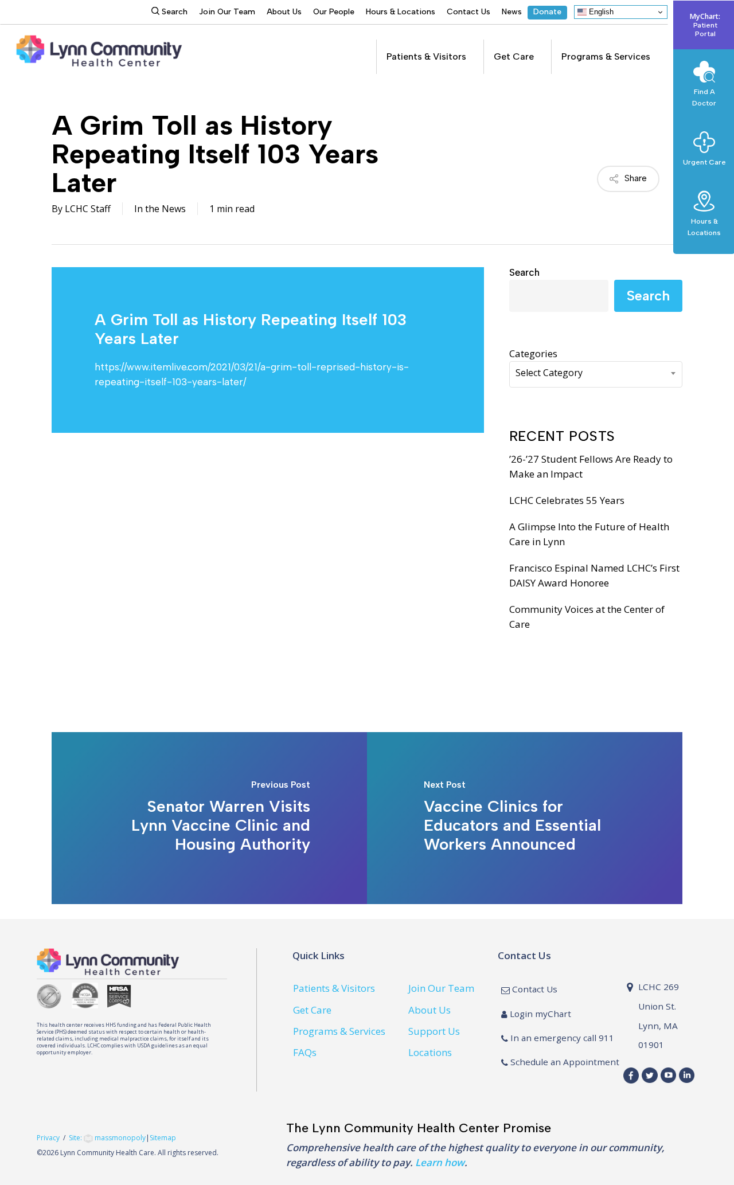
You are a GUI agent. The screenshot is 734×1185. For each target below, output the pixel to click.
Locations (430, 1052)
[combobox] (596, 374)
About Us (429, 1009)
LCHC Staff (88, 208)
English (600, 11)
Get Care (312, 1009)
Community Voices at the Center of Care (587, 617)
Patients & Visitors (334, 988)
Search (524, 272)
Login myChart (539, 1013)
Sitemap (163, 1138)
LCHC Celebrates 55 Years (566, 500)
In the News (160, 208)
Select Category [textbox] (549, 372)
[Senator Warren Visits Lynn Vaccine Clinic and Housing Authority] (209, 818)
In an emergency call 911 (561, 1037)
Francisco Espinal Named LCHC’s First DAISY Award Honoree (594, 575)
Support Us (434, 1031)
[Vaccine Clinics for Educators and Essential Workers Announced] (524, 818)
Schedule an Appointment (563, 1061)
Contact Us (533, 989)
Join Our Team (441, 988)
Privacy (48, 1138)
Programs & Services (339, 1031)
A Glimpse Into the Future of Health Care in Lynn (589, 534)
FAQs (305, 1052)
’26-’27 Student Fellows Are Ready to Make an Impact (591, 466)
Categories (533, 353)
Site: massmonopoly (107, 1138)
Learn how (439, 1162)
